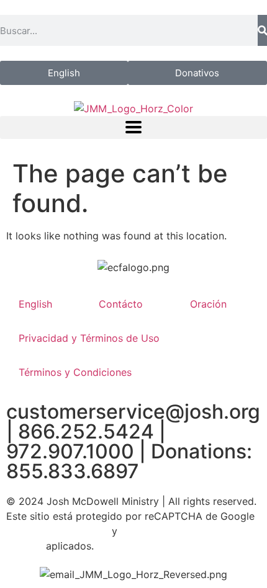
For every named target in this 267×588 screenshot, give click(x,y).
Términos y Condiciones (75, 372)
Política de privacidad (57, 531)
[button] (133, 127)
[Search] (262, 30)
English (35, 304)
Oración (208, 304)
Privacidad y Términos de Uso (89, 338)
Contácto (121, 304)
